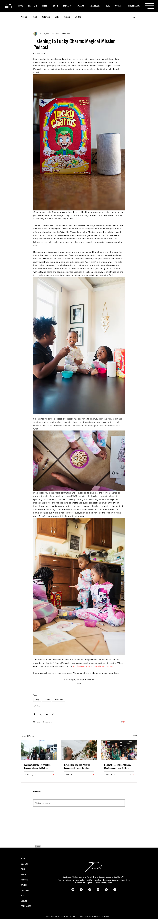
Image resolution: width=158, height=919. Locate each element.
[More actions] (123, 33)
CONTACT (24, 901)
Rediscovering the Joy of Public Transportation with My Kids (37, 766)
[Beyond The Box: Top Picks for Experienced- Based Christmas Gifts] (79, 750)
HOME (23, 858)
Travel (34, 17)
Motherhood (46, 17)
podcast (46, 700)
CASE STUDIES (25, 890)
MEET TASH (24, 863)
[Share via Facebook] (34, 714)
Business (67, 17)
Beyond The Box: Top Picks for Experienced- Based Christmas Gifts (77, 766)
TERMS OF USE (83, 916)
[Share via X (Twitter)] (40, 714)
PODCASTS (24, 879)
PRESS (23, 869)
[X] (106, 889)
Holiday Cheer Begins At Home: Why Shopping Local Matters (117, 766)
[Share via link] (52, 714)
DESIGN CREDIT (106, 916)
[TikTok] (81, 889)
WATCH (23, 874)
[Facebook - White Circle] (98, 889)
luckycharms (58, 700)
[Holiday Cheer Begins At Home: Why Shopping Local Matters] (119, 750)
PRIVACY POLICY (94, 916)
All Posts (24, 17)
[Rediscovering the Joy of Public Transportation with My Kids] (39, 750)
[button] (149, 6)
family (37, 700)
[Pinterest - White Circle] (114, 889)
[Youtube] (89, 889)
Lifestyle (78, 17)
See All (134, 736)
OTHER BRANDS (26, 906)
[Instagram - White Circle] (72, 889)
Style (57, 17)
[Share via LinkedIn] (46, 714)
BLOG (22, 895)
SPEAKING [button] (24, 885)
